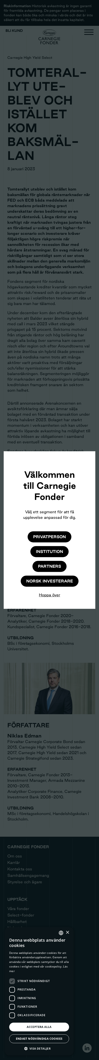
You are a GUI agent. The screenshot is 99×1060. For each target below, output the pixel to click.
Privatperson (49, 536)
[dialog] (39, 991)
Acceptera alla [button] (39, 1027)
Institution (49, 551)
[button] (39, 1048)
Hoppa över (49, 595)
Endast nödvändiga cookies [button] (39, 1039)
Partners (49, 566)
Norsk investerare (49, 581)
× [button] (67, 932)
